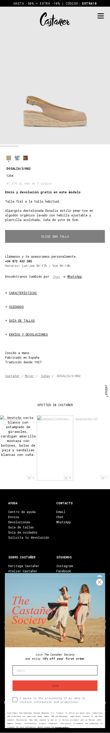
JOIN (55, 686)
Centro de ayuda (22, 512)
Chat (56, 277)
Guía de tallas (21, 527)
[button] (9, 146)
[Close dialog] (99, 582)
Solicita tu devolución (28, 537)
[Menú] (100, 16)
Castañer (12, 376)
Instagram (64, 566)
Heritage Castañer (23, 566)
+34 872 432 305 (18, 261)
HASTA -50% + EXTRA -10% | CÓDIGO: (55, 3)
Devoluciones (19, 522)
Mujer (29, 376)
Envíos (13, 517)
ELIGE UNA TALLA (55, 236)
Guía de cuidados (22, 532)
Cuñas (45, 376)
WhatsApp (74, 276)
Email (60, 512)
